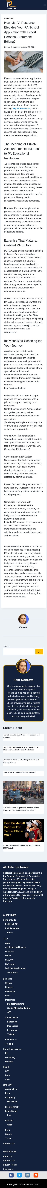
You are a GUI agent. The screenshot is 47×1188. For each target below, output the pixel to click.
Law (9, 1115)
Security (9, 960)
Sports (8, 1134)
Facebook (12, 1022)
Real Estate (10, 1039)
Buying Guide (9, 920)
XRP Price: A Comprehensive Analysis (19, 772)
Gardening (10, 1057)
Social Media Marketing (18, 1008)
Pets (7, 1130)
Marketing (10, 1000)
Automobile (11, 1089)
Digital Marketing (15, 1004)
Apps (7, 943)
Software (9, 964)
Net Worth (12, 1101)
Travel (8, 1138)
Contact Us (9, 1143)
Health (6, 1067)
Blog (7, 1093)
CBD (7, 1071)
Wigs (9, 1125)
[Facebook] (11, 1175)
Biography (10, 1097)
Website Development (15, 968)
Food (7, 1075)
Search (6, 646)
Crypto (8, 983)
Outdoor (9, 1061)
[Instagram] (27, 1175)
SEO (9, 1012)
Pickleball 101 (12, 924)
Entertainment (12, 1107)
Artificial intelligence (15, 947)
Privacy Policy (10, 1165)
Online (8, 955)
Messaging (12, 1026)
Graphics (9, 951)
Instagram (12, 1030)
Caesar (7, 47)
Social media (11, 1017)
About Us (7, 1156)
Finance (9, 987)
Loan (7, 995)
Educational (11, 1111)
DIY (6, 1053)
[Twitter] (19, 1175)
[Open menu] (44, 5)
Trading (9, 1044)
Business (8, 18)
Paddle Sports (12, 928)
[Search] (39, 651)
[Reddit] (36, 1175)
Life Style (7, 1085)
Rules (10, 932)
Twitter (11, 1034)
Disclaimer (8, 1169)
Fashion (9, 1120)
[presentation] (23, 792)
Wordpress (12, 972)
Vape (7, 1079)
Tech (5, 939)
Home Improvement (12, 1049)
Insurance (10, 991)
